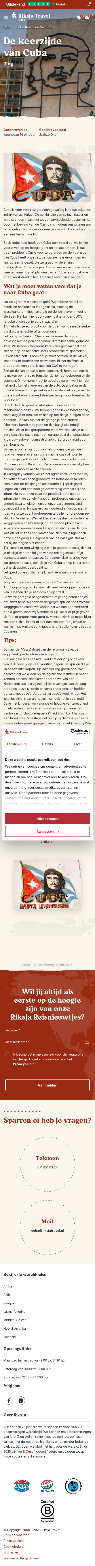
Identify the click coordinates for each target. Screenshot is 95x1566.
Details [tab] (47, 744)
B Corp (29, 1451)
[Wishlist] (79, 17)
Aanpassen (45, 831)
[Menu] (6, 17)
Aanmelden (47, 1085)
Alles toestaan (48, 818)
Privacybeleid (23, 1064)
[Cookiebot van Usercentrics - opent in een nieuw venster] (70, 732)
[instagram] (21, 1400)
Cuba (7, 27)
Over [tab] (78, 744)
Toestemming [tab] (16, 744)
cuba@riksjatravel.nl (47, 1230)
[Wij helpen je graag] (88, 4)
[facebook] (9, 1400)
